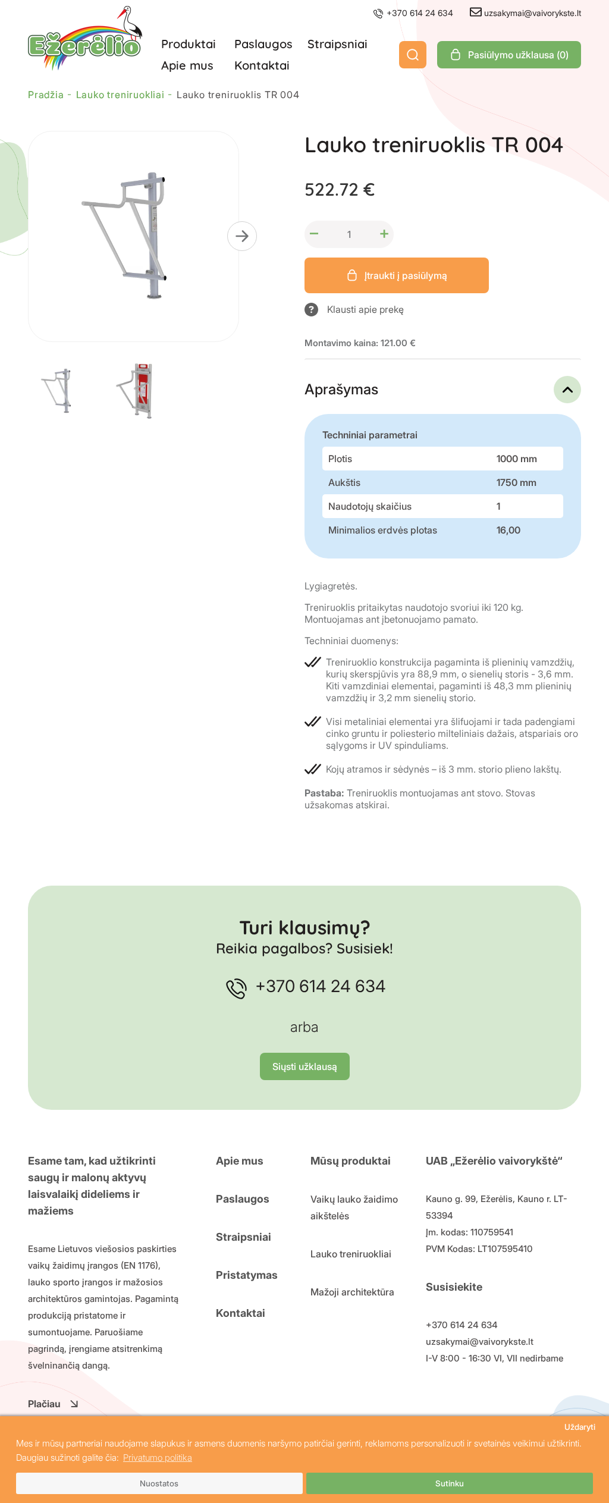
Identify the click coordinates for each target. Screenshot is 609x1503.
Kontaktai (262, 65)
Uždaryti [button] (579, 1427)
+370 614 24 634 (418, 13)
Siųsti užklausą (304, 1066)
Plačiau (44, 1404)
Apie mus (187, 65)
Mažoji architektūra (352, 1292)
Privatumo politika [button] (157, 1457)
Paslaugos (263, 43)
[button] (242, 236)
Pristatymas (247, 1275)
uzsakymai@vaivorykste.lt (531, 13)
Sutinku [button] (449, 1483)
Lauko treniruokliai (350, 1254)
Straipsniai (337, 43)
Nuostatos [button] (159, 1483)
